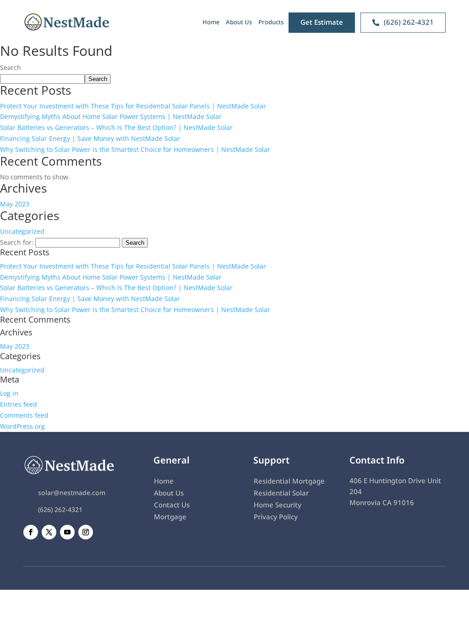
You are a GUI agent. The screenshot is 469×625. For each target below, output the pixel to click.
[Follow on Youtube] (67, 532)
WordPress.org (22, 426)
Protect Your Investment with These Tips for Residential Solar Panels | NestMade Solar (133, 106)
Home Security (277, 504)
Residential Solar (281, 492)
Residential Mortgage (289, 480)
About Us (239, 22)
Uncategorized (22, 231)
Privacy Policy (276, 516)
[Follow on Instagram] (85, 532)
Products (271, 22)
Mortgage (170, 516)
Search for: (16, 242)
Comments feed (24, 415)
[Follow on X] (49, 532)
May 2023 (14, 203)
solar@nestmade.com (71, 492)
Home (210, 22)
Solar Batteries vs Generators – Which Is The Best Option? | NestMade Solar (116, 127)
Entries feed (18, 404)
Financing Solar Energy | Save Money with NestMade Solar (90, 138)
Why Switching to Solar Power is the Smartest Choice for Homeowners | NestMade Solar (135, 149)
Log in (9, 393)
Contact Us (172, 504)
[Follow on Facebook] (30, 532)
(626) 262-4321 (60, 509)
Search (10, 67)
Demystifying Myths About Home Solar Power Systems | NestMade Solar (111, 116)
